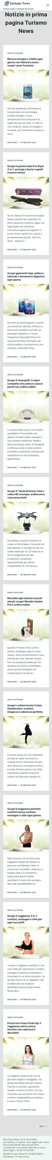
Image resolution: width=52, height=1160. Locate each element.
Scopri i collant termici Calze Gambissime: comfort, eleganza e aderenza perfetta (25, 708)
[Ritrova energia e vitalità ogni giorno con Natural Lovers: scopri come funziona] (26, 87)
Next (42, 1126)
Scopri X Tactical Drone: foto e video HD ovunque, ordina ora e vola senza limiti (26, 494)
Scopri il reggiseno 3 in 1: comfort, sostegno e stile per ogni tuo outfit (24, 919)
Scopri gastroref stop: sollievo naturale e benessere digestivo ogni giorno (26, 276)
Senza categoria (15, 53)
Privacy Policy (22, 1156)
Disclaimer (8, 1156)
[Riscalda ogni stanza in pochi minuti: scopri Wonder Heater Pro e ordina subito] (26, 626)
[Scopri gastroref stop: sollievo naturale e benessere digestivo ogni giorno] (26, 301)
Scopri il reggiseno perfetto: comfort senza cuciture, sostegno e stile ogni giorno (24, 812)
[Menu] (47, 5)
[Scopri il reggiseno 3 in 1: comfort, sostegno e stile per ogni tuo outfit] (26, 944)
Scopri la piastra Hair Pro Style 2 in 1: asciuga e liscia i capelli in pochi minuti (25, 169)
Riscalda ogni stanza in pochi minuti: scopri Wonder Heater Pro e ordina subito (25, 601)
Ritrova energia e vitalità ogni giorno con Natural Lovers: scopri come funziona (25, 62)
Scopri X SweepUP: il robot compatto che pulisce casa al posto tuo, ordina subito (24, 383)
